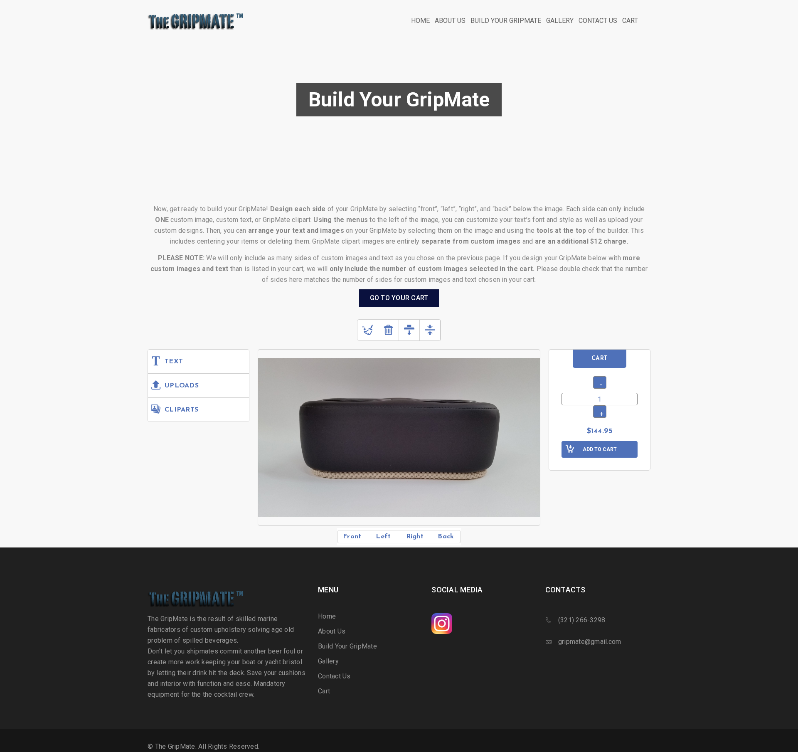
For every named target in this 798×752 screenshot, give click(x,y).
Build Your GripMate (347, 646)
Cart (324, 691)
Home (327, 616)
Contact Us (334, 676)
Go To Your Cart (399, 298)
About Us (331, 631)
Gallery (328, 661)
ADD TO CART (600, 449)
